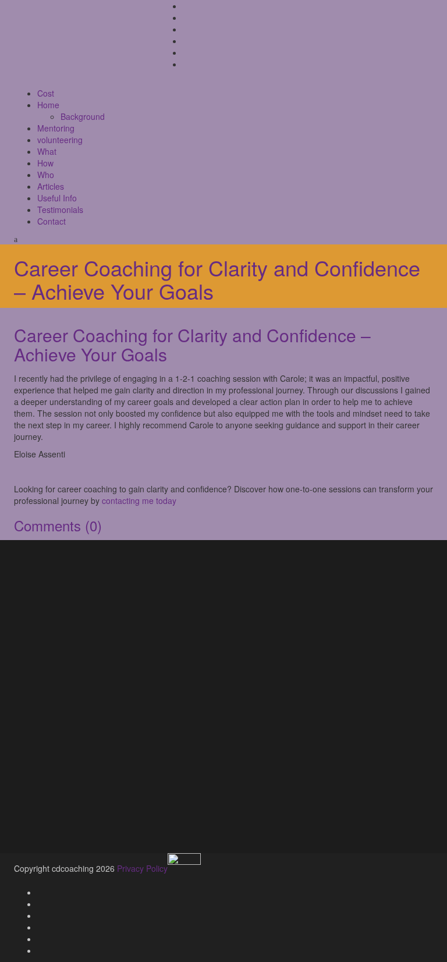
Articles (50, 186)
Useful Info (57, 198)
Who (45, 174)
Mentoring (55, 128)
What (46, 151)
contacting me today (139, 500)
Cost (45, 93)
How (45, 163)
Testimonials (60, 209)
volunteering (60, 139)
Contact (51, 221)
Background (83, 116)
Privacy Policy (142, 868)
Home (48, 105)
